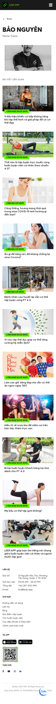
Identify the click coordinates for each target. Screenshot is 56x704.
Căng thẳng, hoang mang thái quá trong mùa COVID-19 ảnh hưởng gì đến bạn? (25, 211)
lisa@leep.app (25, 589)
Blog (4, 610)
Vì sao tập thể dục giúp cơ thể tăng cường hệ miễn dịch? (25, 341)
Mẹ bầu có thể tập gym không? (23, 510)
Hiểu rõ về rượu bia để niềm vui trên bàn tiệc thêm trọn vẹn (26, 427)
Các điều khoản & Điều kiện (16, 621)
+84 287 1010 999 (27, 585)
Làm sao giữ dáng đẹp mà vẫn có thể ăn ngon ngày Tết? (27, 384)
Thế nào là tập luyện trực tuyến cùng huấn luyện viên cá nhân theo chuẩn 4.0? (26, 165)
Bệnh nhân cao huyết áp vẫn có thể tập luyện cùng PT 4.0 (26, 298)
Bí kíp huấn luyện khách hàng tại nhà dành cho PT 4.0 (26, 469)
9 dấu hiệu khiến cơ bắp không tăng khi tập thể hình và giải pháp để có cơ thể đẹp (27, 119)
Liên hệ (6, 606)
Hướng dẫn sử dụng (12, 603)
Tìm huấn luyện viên (12, 618)
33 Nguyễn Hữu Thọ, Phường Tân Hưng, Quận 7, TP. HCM (32, 576)
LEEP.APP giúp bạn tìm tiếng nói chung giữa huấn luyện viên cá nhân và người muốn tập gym (28, 553)
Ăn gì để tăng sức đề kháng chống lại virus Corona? (27, 255)
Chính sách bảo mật (12, 625)
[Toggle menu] (51, 5)
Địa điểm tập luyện (12, 614)
